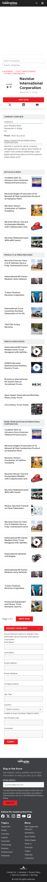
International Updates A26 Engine (15, 555)
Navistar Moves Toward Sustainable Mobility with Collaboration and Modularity (16, 224)
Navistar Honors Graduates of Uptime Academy (15, 208)
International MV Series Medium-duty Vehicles (16, 277)
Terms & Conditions (20, 875)
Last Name (9, 653)
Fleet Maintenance (26, 71)
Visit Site (24, 100)
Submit (11, 742)
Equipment (7, 71)
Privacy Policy (34, 872)
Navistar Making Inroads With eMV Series (17, 239)
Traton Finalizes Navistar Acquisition (14, 293)
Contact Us (11, 872)
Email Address (11, 663)
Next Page (24, 619)
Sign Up (10, 803)
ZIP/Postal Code (11, 718)
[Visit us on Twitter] (9, 104)
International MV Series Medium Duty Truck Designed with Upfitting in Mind (16, 349)
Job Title (8, 694)
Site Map (34, 875)
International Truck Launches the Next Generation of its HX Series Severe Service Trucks (15, 311)
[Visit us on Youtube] (37, 104)
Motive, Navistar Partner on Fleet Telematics (17, 507)
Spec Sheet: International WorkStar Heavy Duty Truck (22, 396)
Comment (8, 728)
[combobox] (23, 61)
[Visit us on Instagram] (13, 816)
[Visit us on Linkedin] (23, 104)
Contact (8, 122)
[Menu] (42, 3)
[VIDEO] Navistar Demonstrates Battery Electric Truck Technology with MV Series (16, 365)
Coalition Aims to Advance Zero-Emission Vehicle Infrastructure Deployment (16, 180)
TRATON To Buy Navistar (12, 325)
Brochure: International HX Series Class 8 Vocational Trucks (16, 381)
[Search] (36, 3)
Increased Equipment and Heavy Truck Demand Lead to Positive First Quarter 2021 (15, 604)
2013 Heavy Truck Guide (17, 405)
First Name (9, 642)
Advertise (22, 872)
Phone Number (10, 673)
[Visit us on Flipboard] (29, 816)
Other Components (15, 74)
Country (8, 705)
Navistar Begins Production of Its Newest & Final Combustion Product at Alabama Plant (22, 196)
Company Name (11, 684)
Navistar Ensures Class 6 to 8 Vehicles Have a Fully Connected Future (16, 263)
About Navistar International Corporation (20, 142)
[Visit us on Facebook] (3, 816)
